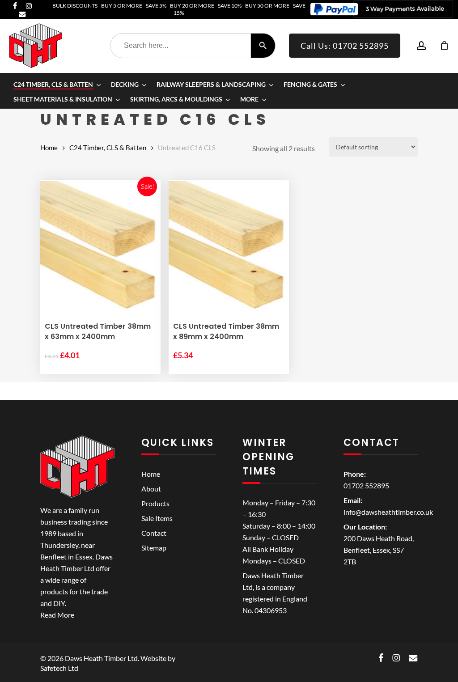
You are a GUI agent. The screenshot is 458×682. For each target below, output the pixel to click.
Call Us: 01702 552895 (345, 46)
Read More (57, 614)
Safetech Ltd (59, 668)
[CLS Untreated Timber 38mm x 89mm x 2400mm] (229, 247)
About (151, 488)
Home (49, 148)
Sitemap (153, 547)
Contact (153, 533)
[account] (421, 46)
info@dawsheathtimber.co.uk (388, 512)
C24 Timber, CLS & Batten (107, 148)
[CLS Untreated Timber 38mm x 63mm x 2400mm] (100, 247)
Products (155, 503)
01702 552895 (366, 485)
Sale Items (157, 518)
